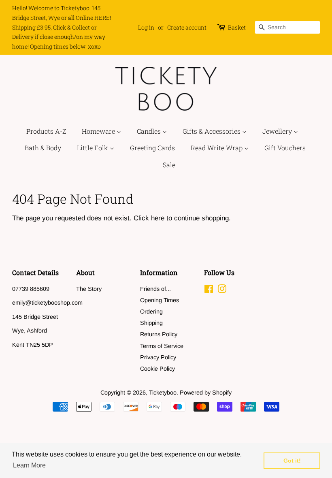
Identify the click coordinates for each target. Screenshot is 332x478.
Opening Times (159, 300)
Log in (146, 27)
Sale (169, 164)
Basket (237, 27)
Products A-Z (46, 131)
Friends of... (155, 289)
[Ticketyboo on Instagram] (221, 290)
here (157, 218)
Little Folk (93, 147)
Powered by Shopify (206, 392)
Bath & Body (43, 147)
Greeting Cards (152, 147)
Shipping (151, 323)
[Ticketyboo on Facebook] (208, 290)
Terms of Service (161, 346)
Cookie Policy (157, 368)
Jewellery (278, 131)
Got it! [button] (292, 460)
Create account (186, 27)
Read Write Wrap (217, 147)
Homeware (99, 131)
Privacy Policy (158, 357)
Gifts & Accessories (212, 131)
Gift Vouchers (285, 147)
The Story (89, 289)
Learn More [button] (29, 465)
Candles (149, 131)
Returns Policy (158, 334)
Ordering (151, 311)
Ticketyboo (163, 392)
